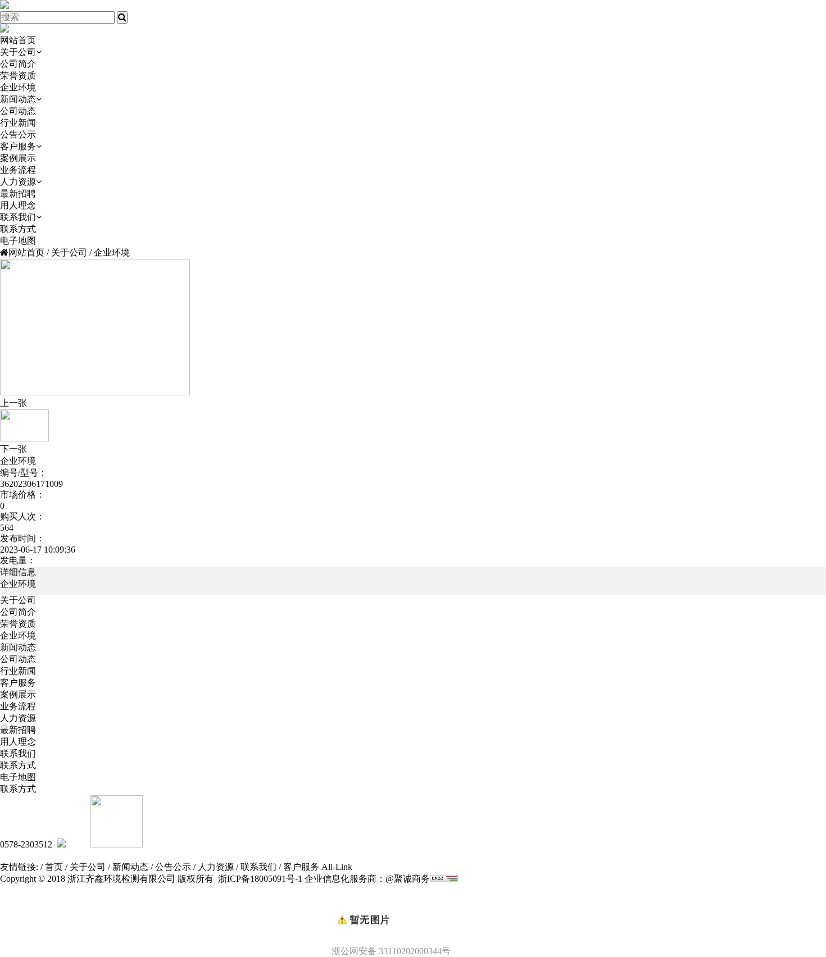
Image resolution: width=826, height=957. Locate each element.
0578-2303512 (26, 844)
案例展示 (18, 158)
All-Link (336, 867)
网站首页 (18, 40)
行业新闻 (18, 122)
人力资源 (18, 181)
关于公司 (18, 52)
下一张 (13, 449)
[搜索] (122, 17)
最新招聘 (18, 193)
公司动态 (18, 111)
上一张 (13, 403)
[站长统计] (444, 878)
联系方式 (18, 229)
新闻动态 (18, 99)
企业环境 (18, 87)
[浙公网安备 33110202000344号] (413, 900)
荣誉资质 (18, 75)
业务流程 (18, 170)
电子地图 (18, 240)
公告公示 (18, 134)
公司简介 (18, 64)
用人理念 (18, 205)
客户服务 (18, 146)
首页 (54, 867)
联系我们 (18, 217)
